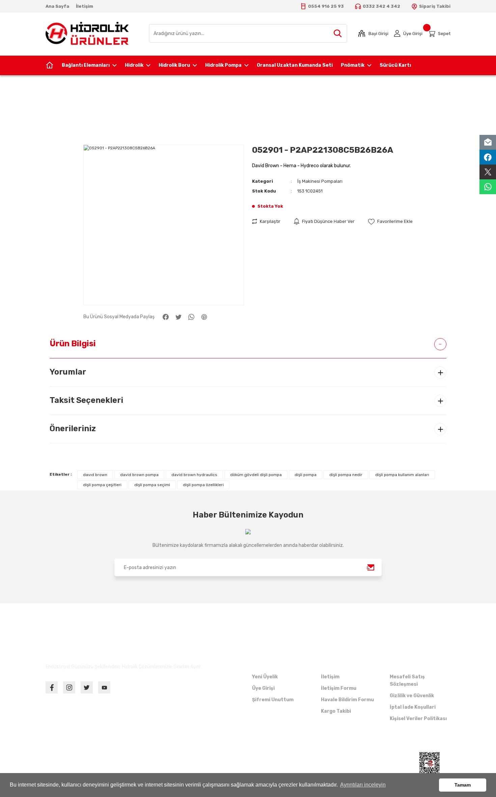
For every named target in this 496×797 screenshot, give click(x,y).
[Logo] (87, 33)
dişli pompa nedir (345, 474)
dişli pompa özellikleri (203, 484)
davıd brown (95, 474)
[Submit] (371, 567)
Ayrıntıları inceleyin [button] (363, 785)
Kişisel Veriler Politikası (418, 718)
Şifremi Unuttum (273, 700)
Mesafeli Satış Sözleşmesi (407, 680)
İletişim (330, 677)
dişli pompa (305, 474)
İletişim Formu (338, 688)
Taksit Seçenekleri (86, 400)
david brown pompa (139, 474)
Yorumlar (68, 372)
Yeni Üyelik (265, 677)
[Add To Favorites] (390, 221)
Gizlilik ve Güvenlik (412, 696)
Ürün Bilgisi (73, 343)
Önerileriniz (73, 428)
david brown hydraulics (194, 474)
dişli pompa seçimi (152, 484)
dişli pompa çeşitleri (102, 484)
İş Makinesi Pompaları (319, 181)
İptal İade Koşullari (413, 707)
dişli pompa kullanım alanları (402, 474)
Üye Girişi (263, 688)
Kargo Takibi (336, 711)
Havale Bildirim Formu (347, 700)
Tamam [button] (462, 785)
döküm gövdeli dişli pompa (256, 474)
